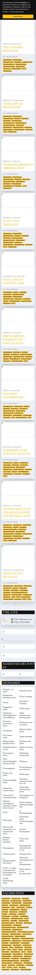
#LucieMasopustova (8, 64)
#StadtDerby (15, 958)
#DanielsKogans (27, 903)
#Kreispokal (19, 923)
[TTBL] (5, 621)
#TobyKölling (26, 474)
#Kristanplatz (7, 120)
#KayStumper (5, 918)
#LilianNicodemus (27, 62)
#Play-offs (5, 947)
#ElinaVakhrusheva (8, 62)
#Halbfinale (5, 909)
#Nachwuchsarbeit (18, 127)
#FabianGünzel (21, 907)
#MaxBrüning (15, 938)
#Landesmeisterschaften (10, 529)
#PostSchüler (5, 952)
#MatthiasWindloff (20, 936)
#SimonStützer (7, 536)
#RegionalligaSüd (16, 68)
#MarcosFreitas (27, 934)
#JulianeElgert (7, 465)
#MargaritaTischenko (9, 66)
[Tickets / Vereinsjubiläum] (18, 631)
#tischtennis (28, 129)
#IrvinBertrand (7, 588)
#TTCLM (9, 967)
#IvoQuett (15, 292)
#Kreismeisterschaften (8, 923)
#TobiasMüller (20, 965)
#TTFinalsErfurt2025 (17, 361)
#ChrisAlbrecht (17, 525)
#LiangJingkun (24, 590)
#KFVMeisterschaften (17, 918)
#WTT (29, 417)
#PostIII (15, 949)
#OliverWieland (17, 945)
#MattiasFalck (20, 125)
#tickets (4, 965)
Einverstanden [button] (18, 16)
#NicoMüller (28, 469)
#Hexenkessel (13, 912)
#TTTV (24, 68)
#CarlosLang (5, 900)
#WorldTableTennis (21, 417)
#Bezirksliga (25, 898)
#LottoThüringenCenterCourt (19, 592)
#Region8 (5, 301)
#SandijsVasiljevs (6, 956)
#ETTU (13, 907)
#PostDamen (6, 68)
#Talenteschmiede (26, 301)
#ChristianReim (27, 525)
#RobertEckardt (7, 415)
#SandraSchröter (27, 534)
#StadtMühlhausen (19, 129)
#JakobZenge (12, 914)
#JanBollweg (21, 914)
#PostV (24, 952)
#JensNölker (15, 916)
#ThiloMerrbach (17, 963)
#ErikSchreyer (17, 352)
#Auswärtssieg (16, 898)
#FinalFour (29, 907)
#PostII (18, 597)
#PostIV (20, 949)
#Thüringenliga (27, 415)
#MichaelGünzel (20, 66)
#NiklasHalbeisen (14, 943)
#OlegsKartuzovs (6, 945)
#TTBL (24, 599)
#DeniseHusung (17, 60)
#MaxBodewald (6, 938)
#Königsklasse (17, 925)
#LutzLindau (5, 934)
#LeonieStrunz (7, 294)
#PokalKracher (19, 947)
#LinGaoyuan (6, 592)
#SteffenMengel (17, 415)
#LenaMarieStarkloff (22, 927)
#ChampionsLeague (15, 900)
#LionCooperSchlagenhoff (9, 932)
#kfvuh (26, 918)
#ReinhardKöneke (17, 954)
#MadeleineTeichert (21, 64)
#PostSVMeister (15, 952)
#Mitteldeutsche (17, 296)
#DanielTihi (5, 905)
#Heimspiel (5, 912)
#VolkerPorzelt (7, 71)
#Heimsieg (17, 118)
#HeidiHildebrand (14, 909)
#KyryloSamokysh (7, 925)
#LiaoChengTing (6, 929)
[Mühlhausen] (18, 655)
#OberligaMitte (25, 943)
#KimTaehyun (5, 920)
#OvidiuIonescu (19, 413)
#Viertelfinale (5, 969)
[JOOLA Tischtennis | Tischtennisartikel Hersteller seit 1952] (3, 674)
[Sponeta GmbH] (20, 674)
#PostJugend (26, 299)
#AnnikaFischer (7, 60)
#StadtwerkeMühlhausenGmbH (10, 960)
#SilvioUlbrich (27, 956)
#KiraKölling (18, 62)
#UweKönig (22, 967)
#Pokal (11, 947)
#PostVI (29, 952)
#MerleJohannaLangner (27, 938)
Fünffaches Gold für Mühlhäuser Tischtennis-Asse (17, 512)
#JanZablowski (24, 462)
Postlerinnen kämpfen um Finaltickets (14, 339)
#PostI (13, 597)
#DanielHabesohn (8, 406)
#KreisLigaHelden (24, 920)
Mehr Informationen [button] (17, 11)
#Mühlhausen (7, 594)
